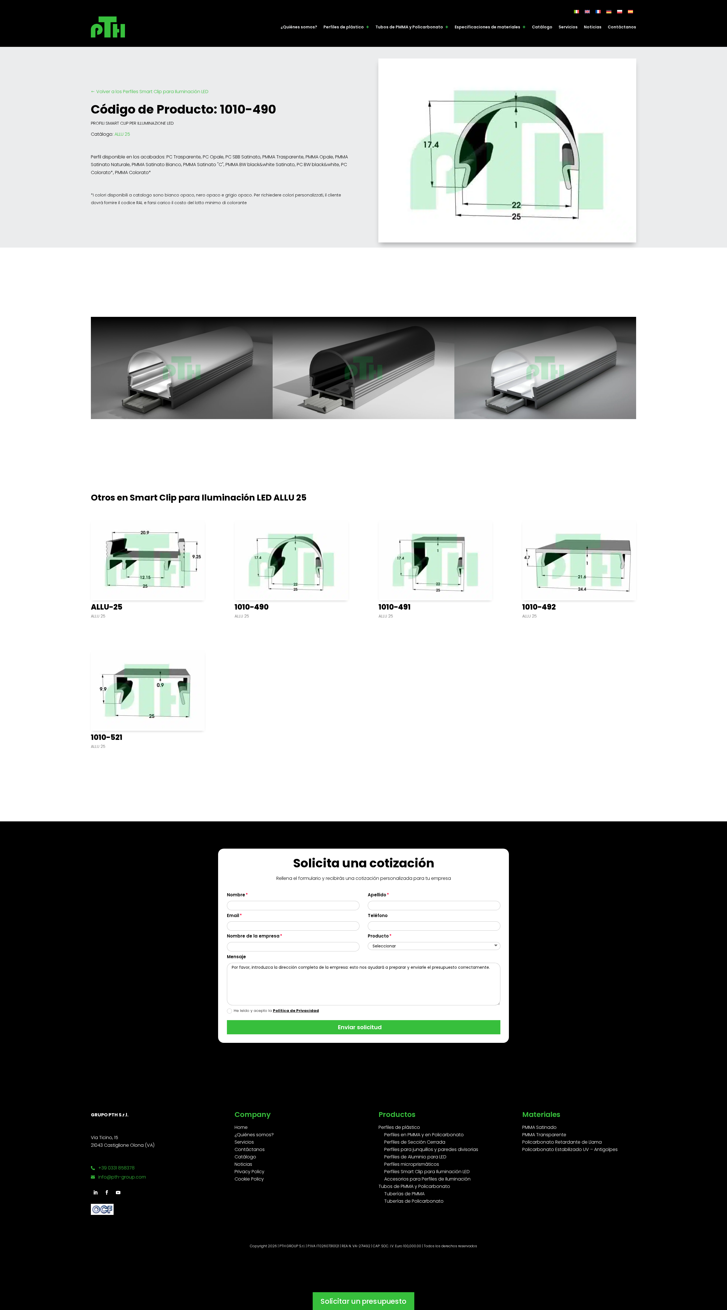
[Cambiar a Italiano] (576, 11)
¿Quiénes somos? (299, 27)
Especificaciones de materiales (487, 27)
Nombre (236, 895)
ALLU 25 (122, 134)
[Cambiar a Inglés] (587, 11)
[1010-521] (148, 690)
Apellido (377, 895)
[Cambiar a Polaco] (619, 11)
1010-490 (252, 607)
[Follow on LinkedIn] (95, 1192)
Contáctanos (622, 27)
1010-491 (395, 607)
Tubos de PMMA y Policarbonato (409, 27)
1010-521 (106, 737)
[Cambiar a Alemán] (608, 11)
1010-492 (539, 607)
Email (233, 915)
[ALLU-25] (148, 560)
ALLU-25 (106, 607)
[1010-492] (579, 560)
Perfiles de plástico (343, 27)
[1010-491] (435, 560)
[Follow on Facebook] (106, 1192)
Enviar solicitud (360, 1027)
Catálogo (542, 27)
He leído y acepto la (276, 1010)
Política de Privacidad (296, 1010)
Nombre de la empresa (253, 936)
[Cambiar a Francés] (598, 11)
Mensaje (236, 957)
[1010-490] (291, 560)
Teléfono (378, 915)
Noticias (592, 27)
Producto (378, 936)
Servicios (568, 27)
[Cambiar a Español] (630, 11)
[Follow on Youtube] (118, 1192)
